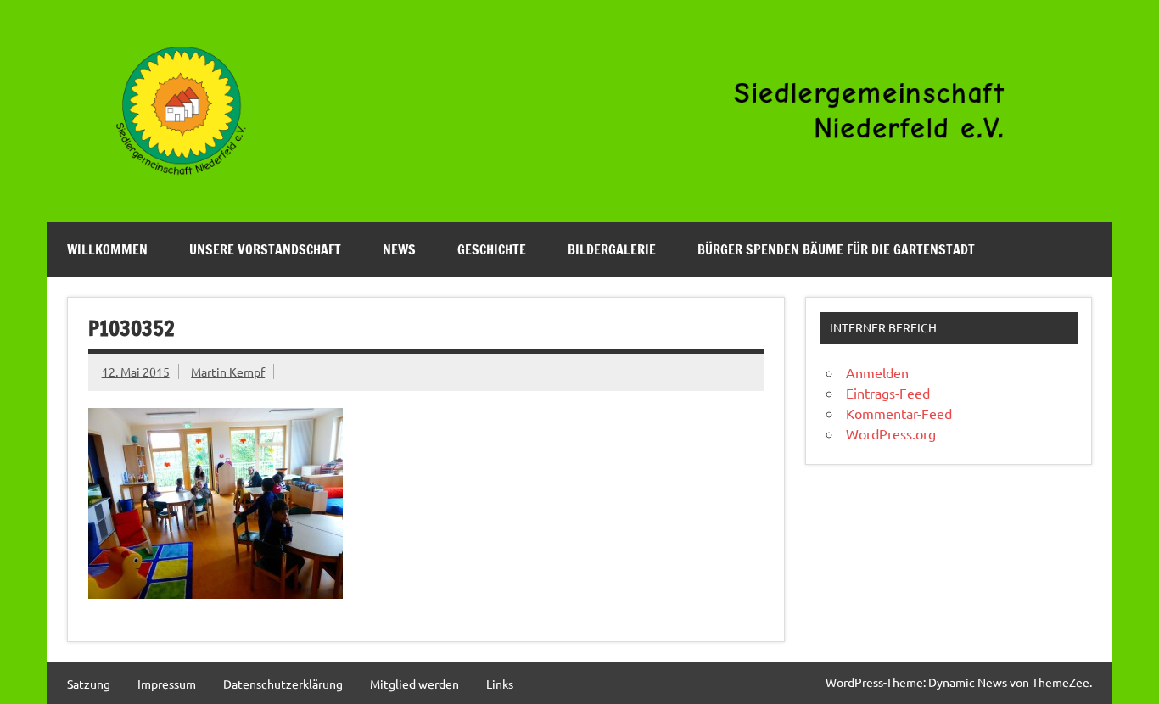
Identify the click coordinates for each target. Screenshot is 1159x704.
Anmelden (877, 372)
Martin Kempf (228, 371)
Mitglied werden (414, 684)
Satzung (88, 684)
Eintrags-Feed (888, 392)
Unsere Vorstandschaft (265, 249)
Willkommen (107, 249)
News (399, 249)
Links (499, 684)
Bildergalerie (612, 249)
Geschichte (491, 249)
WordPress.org (891, 433)
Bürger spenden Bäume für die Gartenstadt (836, 249)
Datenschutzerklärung (283, 684)
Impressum (166, 684)
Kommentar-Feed (899, 413)
